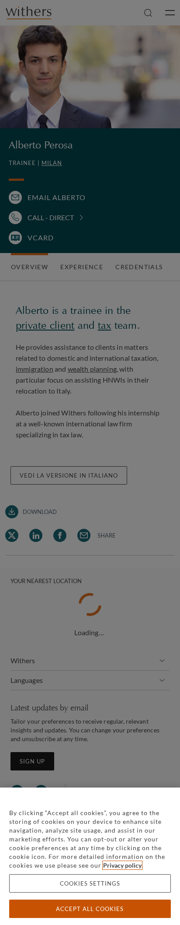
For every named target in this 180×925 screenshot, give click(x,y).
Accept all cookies (90, 908)
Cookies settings (90, 883)
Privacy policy (122, 865)
